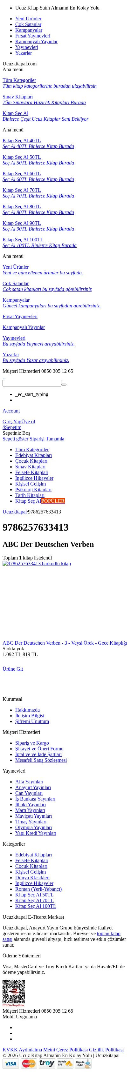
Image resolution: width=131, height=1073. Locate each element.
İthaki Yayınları (30, 804)
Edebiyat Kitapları (33, 854)
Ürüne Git (13, 669)
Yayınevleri (26, 47)
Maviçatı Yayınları (33, 816)
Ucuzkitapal (15, 511)
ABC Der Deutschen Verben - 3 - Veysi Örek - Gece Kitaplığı (65, 643)
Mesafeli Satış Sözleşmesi (41, 760)
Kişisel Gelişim (30, 872)
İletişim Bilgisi (29, 715)
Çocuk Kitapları (31, 866)
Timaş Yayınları (30, 821)
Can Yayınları (29, 793)
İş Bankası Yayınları (35, 798)
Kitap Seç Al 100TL (35, 906)
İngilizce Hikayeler (34, 883)
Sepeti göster (15, 438)
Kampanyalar (28, 30)
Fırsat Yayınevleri (32, 35)
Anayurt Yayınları (33, 787)
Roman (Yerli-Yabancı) (38, 889)
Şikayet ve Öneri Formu (39, 748)
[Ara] (63, 385)
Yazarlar (23, 53)
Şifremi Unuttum (32, 721)
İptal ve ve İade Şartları (38, 754)
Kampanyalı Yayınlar (36, 41)
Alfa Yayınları (29, 781)
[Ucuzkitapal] (4, 376)
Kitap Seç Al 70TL (34, 900)
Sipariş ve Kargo (32, 743)
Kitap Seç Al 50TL (34, 894)
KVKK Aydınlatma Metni (29, 1049)
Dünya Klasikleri (32, 877)
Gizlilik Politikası (106, 1049)
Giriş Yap (12, 421)
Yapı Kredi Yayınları (35, 833)
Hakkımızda (27, 710)
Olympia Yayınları (33, 827)
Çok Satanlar (28, 24)
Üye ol (28, 421)
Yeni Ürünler (28, 18)
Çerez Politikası (72, 1049)
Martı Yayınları (30, 810)
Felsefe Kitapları (31, 860)
